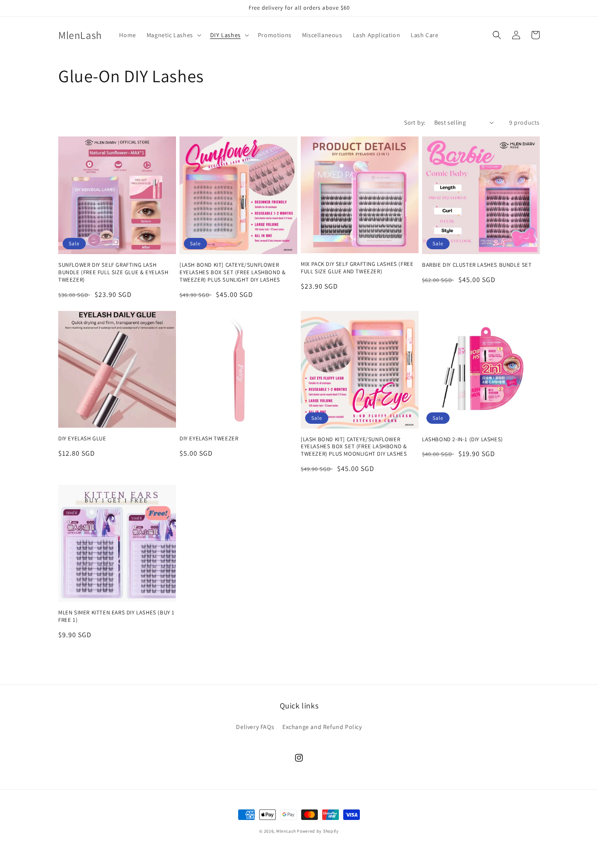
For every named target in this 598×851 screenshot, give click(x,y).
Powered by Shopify (318, 831)
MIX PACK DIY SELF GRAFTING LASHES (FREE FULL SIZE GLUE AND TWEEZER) (357, 268)
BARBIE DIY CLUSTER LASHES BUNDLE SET (477, 265)
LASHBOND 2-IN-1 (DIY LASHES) (462, 439)
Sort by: (414, 122)
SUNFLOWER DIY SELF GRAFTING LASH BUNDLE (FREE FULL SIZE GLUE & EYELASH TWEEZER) (113, 272)
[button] (173, 35)
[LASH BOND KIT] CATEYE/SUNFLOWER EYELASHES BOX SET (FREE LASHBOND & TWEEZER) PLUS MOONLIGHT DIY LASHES (354, 447)
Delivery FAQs (255, 727)
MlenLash (286, 831)
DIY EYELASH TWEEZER (208, 438)
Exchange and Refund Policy (322, 727)
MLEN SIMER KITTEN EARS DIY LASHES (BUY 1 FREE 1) (116, 616)
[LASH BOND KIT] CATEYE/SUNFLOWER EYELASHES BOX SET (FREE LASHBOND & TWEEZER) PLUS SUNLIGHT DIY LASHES (232, 272)
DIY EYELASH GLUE (82, 438)
